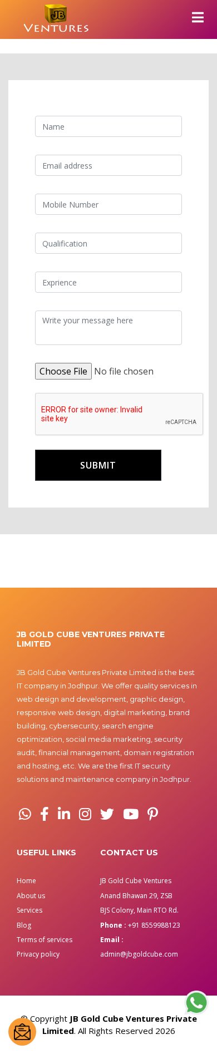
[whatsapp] (25, 813)
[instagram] (85, 813)
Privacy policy (38, 954)
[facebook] (44, 813)
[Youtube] (131, 813)
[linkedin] (64, 813)
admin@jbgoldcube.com (139, 954)
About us (31, 895)
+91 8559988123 (154, 925)
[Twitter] (107, 813)
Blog (24, 925)
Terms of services (44, 939)
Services (29, 910)
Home (26, 880)
